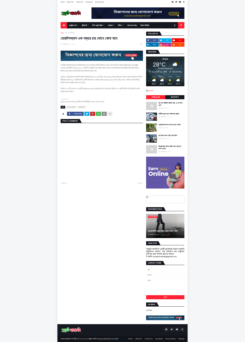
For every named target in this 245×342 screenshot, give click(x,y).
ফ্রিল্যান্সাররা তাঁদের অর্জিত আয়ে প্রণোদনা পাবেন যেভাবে (169, 147)
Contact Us (79, 2)
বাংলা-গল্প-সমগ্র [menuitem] (132, 25)
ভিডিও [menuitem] (120, 25)
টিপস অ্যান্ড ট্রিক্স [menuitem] (97, 25)
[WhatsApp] (98, 114)
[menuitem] (64, 25)
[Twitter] (86, 114)
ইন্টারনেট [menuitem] (84, 25)
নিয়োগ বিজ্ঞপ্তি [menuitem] (144, 25)
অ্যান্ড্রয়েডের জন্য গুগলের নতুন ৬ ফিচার (169, 125)
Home (63, 2)
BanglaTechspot (111, 338)
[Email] (104, 114)
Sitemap (181, 338)
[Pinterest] (92, 114)
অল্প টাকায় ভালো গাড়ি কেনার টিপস (167, 135)
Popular (156, 97)
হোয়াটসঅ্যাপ (81, 107)
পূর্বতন (140, 183)
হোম (62, 33)
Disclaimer (89, 2)
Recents (175, 97)
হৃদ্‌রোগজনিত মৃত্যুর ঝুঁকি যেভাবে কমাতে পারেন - (163, 231)
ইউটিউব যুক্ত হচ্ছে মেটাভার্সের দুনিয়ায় (168, 114)
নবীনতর (64, 183)
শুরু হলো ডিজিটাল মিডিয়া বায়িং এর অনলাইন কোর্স (170, 104)
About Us (138, 338)
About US (70, 2)
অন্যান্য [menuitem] (110, 25)
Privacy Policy (99, 2)
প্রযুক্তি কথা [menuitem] (73, 25)
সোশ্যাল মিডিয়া (70, 33)
